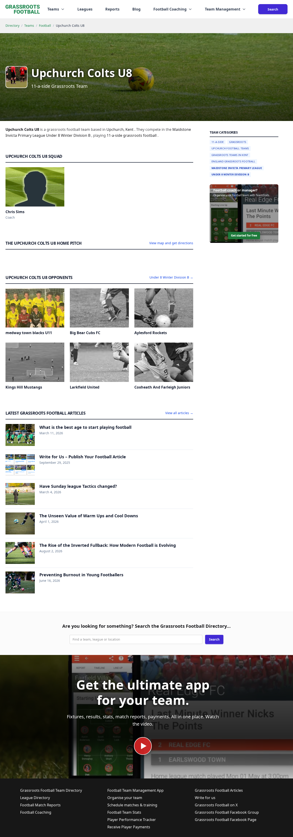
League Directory (35, 797)
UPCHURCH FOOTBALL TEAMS (230, 148)
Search (273, 9)
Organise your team (124, 797)
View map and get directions (171, 243)
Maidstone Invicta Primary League (237, 168)
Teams (29, 25)
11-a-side (115, 135)
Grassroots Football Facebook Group (227, 812)
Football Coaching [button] (170, 9)
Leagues (84, 9)
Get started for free (244, 235)
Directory (12, 25)
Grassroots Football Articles (219, 790)
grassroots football (140, 135)
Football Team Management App (135, 790)
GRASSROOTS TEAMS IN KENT (230, 155)
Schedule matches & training (132, 804)
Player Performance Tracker (131, 819)
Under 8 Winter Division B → (171, 277)
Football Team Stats (124, 812)
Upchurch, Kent (120, 129)
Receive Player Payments (128, 826)
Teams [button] (53, 9)
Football (45, 25)
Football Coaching (35, 812)
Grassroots (237, 142)
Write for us (205, 797)
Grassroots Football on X (216, 804)
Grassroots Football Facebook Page (225, 819)
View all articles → (179, 413)
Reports (112, 9)
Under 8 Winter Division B (230, 174)
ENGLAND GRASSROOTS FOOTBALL (233, 161)
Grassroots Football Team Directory (51, 790)
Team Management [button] (222, 9)
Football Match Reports (40, 804)
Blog (136, 9)
